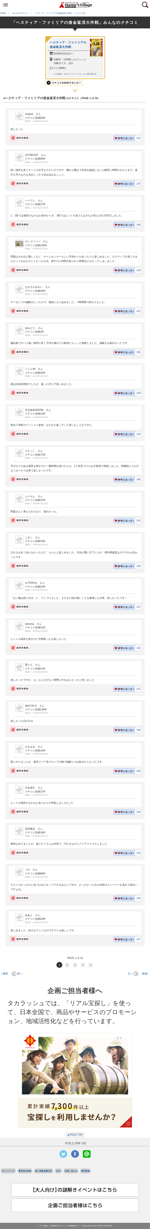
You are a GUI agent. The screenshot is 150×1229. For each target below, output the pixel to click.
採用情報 (85, 1171)
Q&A (58, 1171)
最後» (145, 973)
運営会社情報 (25, 1171)
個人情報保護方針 (43, 1171)
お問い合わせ (71, 1171)
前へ (19, 973)
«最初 (5, 973)
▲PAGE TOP (75, 1134)
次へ (130, 973)
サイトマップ (8, 1171)
